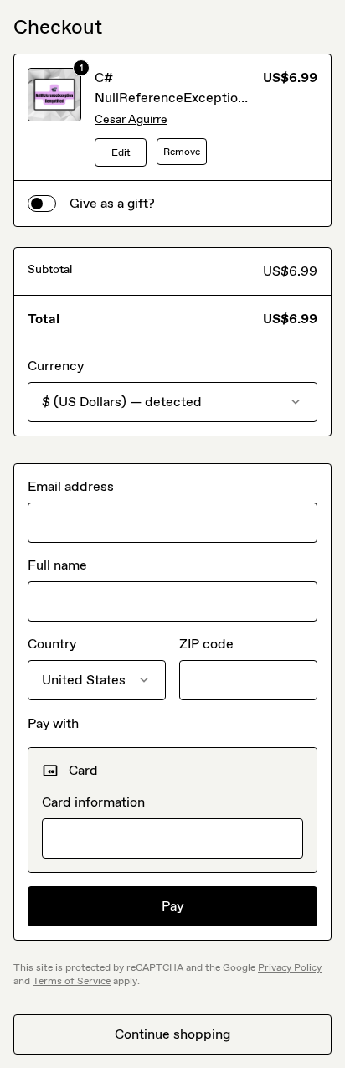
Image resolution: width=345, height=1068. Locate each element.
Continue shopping (172, 1034)
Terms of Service (72, 981)
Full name (57, 565)
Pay (173, 906)
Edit (121, 152)
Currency (56, 366)
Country (52, 644)
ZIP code (206, 644)
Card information (93, 802)
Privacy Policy (290, 967)
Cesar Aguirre (131, 119)
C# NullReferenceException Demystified (170, 98)
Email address (71, 486)
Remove (181, 151)
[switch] (42, 203)
